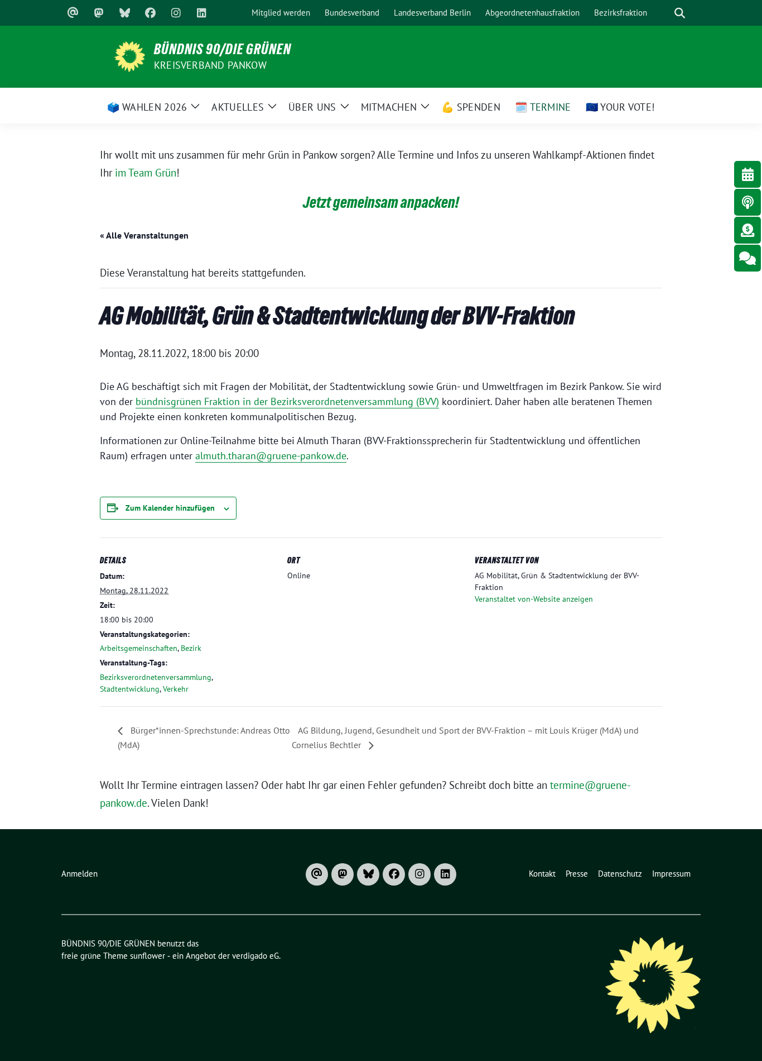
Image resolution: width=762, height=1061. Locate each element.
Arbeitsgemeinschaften (138, 648)
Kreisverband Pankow (210, 65)
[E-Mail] (73, 13)
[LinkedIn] (201, 13)
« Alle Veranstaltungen (144, 235)
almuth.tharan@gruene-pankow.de (270, 455)
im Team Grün (145, 172)
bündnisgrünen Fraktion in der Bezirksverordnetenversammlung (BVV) (287, 401)
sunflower (147, 955)
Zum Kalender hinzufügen (170, 508)
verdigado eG (255, 955)
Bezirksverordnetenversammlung (155, 677)
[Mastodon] (99, 13)
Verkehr (176, 689)
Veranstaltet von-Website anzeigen (534, 599)
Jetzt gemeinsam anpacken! (381, 202)
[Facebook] (150, 13)
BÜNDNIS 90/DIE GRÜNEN (222, 49)
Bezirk (191, 648)
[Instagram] (176, 13)
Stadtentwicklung (130, 689)
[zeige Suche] (679, 13)
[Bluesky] (124, 13)
